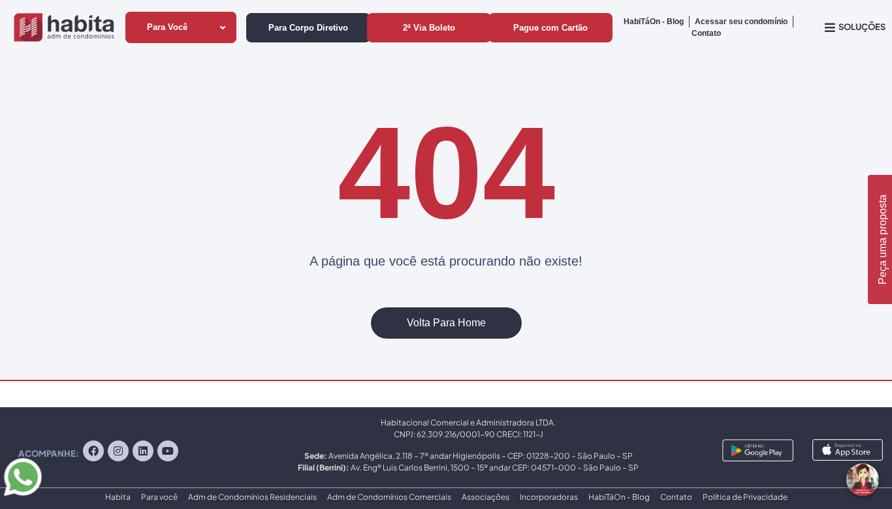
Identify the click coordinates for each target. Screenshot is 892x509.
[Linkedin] (143, 450)
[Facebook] (93, 450)
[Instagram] (118, 450)
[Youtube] (167, 450)
